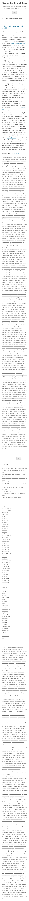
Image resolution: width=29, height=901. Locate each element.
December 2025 (5, 509)
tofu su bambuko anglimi (7, 852)
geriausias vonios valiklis (21, 773)
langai (12, 213)
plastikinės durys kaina (10, 323)
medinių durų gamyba (17, 278)
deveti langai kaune (15, 184)
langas (19, 234)
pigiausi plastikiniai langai (18, 317)
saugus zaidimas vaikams (19, 821)
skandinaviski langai (17, 427)
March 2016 (4, 566)
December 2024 (5, 512)
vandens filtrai (8, 703)
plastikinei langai (14, 321)
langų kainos (16, 246)
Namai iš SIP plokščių (12, 811)
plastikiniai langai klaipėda (8, 353)
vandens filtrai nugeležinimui (8, 697)
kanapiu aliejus (17, 886)
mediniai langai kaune (7, 273)
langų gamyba (18, 240)
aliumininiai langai (20, 159)
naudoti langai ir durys (14, 286)
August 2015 (5, 572)
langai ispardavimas (15, 217)
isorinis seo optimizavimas (13, 792)
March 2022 (4, 522)
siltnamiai (11, 846)
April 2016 (4, 564)
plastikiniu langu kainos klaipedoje (13, 404)
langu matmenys (8, 249)
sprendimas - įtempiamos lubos (16, 890)
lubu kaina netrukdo (7, 840)
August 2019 (5, 543)
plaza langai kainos (6, 415)
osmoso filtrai (16, 653)
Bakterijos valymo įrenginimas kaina (10, 807)
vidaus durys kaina (16, 438)
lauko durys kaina (15, 259)
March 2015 (4, 580)
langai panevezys (19, 224)
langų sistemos (5, 255)
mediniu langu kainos (13, 282)
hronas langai (9, 207)
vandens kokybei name (13, 684)
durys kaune (9, 194)
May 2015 (4, 576)
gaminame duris (22, 199)
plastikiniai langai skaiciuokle (15, 373)
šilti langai (23, 425)
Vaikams (4, 632)
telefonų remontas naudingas (14, 763)
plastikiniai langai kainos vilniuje (13, 348)
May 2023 (4, 514)
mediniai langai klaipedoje (8, 274)
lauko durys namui (10, 261)
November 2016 (6, 561)
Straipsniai (22, 877)
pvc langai (19, 417)
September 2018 (6, 549)
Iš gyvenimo (5, 609)
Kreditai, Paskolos (10, 882)
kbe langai (7, 209)
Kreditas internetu (6, 878)
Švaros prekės (5, 626)
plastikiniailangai (21, 384)
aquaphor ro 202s (23, 740)
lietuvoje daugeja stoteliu (7, 776)
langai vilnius (15, 234)
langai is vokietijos (6, 217)
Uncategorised (5, 630)
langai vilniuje (8, 234)
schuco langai (5, 425)
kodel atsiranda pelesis (17, 826)
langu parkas (14, 251)
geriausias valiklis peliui (7, 784)
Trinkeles (8, 867)
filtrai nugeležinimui (7, 653)
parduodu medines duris (19, 311)
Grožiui (3, 603)
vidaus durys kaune (13, 440)
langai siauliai (17, 230)
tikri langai (10, 432)
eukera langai (7, 197)
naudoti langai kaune (12, 288)
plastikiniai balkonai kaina (18, 326)
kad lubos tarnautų (12, 888)
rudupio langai (16, 421)
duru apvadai (14, 188)
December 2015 (5, 570)
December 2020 (5, 536)
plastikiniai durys (6, 328)
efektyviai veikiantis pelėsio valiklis (9, 786)
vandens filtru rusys (14, 722)
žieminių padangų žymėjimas (14, 651)
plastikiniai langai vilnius (11, 384)
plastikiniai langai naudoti (8, 363)
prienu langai (8, 417)
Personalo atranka (18, 873)
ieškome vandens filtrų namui (17, 678)
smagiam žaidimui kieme (7, 761)
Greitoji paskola (6, 880)
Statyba (4, 624)
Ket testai (8, 875)
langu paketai (7, 251)
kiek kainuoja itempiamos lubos (20, 840)
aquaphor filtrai (5, 709)
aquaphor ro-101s (7, 724)
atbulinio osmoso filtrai (17, 705)
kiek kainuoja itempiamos (20, 842)
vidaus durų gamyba (7, 438)
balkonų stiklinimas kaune (10, 176)
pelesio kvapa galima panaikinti (19, 744)
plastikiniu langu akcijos (7, 392)
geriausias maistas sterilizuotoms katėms (11, 767)
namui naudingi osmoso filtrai (12, 690)
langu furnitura (5, 238)
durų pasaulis (18, 190)
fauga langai (14, 199)
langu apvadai (15, 236)
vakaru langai (9, 436)
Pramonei (4, 620)
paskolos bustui (21, 855)
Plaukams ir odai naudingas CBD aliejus (11, 497)
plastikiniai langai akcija (16, 330)
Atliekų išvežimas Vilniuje (21, 859)
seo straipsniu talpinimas (13, 753)
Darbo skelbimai (9, 873)
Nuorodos (20, 875)
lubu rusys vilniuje (22, 844)
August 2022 (5, 518)
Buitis (3, 595)
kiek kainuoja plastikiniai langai (17, 209)
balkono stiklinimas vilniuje (18, 170)
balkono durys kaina (10, 167)
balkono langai (18, 167)
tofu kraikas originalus (8, 853)
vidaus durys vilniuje (21, 442)
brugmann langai (16, 182)
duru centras (21, 188)
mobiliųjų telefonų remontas (14, 769)
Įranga (3, 607)
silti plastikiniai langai (7, 427)
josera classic (15, 788)
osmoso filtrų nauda (16, 661)
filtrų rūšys (24, 651)
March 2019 (4, 545)
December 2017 (5, 551)
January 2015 (5, 582)
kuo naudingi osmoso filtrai (11, 668)
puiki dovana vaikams (18, 759)
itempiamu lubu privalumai (21, 838)
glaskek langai (23, 203)
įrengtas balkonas (11, 138)
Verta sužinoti (5, 636)
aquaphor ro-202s (23, 732)
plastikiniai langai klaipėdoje (15, 355)
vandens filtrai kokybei (7, 674)
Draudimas (4, 597)
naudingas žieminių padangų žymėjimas (11, 780)
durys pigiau (20, 195)
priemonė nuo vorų (6, 747)
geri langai (11, 201)
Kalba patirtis (17, 157)
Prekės (3, 622)
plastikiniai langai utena (7, 380)
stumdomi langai (8, 431)
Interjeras (4, 605)
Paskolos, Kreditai (15, 880)
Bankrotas (5, 861)
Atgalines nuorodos (12, 865)
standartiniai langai (16, 429)
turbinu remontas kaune (19, 846)
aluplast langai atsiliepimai (10, 163)
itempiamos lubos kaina (8, 842)
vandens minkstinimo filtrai (18, 742)
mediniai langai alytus (9, 269)
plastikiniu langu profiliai (8, 409)
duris (10, 188)
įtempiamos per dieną (14, 896)
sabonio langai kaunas (9, 423)
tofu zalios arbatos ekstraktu (20, 852)
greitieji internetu (22, 884)
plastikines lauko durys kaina (12, 325)
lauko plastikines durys (7, 263)
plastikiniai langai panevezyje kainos (14, 365)
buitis (4, 819)
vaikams (8, 819)
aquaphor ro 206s (7, 742)
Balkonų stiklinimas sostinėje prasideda (13, 27)
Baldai (3, 593)
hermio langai (14, 205)
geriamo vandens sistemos (19, 703)
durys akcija (13, 192)
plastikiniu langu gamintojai (19, 394)
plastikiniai (21, 325)
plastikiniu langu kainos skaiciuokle (10, 405)
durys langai (7, 195)
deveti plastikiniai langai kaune (18, 186)
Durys (3, 599)
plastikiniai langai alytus (7, 334)
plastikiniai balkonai (6, 326)
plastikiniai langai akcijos (8, 332)
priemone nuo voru (6, 746)
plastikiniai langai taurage (13, 377)
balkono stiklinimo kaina (8, 172)
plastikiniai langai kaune (14, 350)
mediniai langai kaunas (18, 271)
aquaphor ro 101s (6, 740)
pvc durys (14, 417)
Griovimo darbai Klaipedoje (13, 863)
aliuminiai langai (12, 159)
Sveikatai (4, 628)
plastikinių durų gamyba (14, 388)
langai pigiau (13, 226)
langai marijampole (9, 222)
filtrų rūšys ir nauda (6, 694)
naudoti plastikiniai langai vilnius (9, 303)
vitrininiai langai (13, 444)
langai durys (15, 215)
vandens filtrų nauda (6, 661)
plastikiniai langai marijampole (9, 359)
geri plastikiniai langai (19, 201)
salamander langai (19, 423)
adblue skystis (16, 832)
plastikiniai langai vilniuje (8, 382)
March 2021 (4, 534)
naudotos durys (22, 303)
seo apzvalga (11, 817)
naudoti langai (5, 286)
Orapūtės (11, 850)
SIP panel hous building (21, 815)
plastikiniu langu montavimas (16, 407)
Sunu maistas (14, 875)
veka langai (22, 436)
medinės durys (5, 265)
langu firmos (22, 236)
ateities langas (18, 165)
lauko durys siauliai (19, 261)
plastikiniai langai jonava (8, 342)
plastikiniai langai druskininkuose (13, 336)
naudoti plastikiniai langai (8, 292)
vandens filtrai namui (12, 672)
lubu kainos (14, 844)
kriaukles (5, 817)
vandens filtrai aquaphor (7, 711)
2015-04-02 (17, 153)
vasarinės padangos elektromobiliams (16, 778)
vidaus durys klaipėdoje (10, 442)
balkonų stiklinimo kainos (17, 180)
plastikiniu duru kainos (13, 390)
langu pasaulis (21, 251)
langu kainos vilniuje (12, 247)
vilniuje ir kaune (18, 892)
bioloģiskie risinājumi (11, 830)
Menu (14, 12)
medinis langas (8, 278)
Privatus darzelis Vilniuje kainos (16, 805)
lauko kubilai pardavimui (17, 746)
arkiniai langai (5, 165)
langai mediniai (17, 222)
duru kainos (12, 190)
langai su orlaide (17, 232)
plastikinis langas (17, 386)
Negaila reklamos (6, 613)
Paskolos (22, 880)
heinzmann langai (6, 205)
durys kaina (19, 192)
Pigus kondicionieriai (16, 867)
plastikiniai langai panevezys (8, 367)
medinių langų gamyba (15, 280)
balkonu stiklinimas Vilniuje (17, 43)
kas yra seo (23, 747)
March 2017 (4, 559)
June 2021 (4, 528)
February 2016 (5, 568)
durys (8, 192)
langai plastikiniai (21, 226)
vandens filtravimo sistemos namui (13, 676)
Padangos (4, 615)
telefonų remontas (16, 747)
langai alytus (9, 215)
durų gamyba (5, 190)
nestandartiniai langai (7, 305)
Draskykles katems (6, 877)
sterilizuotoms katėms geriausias (9, 771)
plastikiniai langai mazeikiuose (16, 361)
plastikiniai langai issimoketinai (19, 340)
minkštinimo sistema (12, 657)
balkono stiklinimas (13, 168)
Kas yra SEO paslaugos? (7, 491)
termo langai (5, 432)
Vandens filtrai (5, 634)
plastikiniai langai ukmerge (16, 378)
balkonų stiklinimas (18, 172)
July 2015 (4, 574)
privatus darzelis (23, 836)
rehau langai (8, 419)
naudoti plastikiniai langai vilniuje (16, 301)
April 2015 (4, 578)
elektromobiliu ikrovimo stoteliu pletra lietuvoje (13, 774)
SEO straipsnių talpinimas (14, 3)
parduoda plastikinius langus (12, 309)
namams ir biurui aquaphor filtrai (12, 728)
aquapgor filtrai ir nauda (19, 719)
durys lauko (13, 195)
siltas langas (17, 425)
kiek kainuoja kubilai (22, 771)
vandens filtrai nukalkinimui (19, 659)
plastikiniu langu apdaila (19, 392)
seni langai (11, 425)
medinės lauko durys (14, 265)
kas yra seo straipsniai (14, 790)
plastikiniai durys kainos (16, 328)
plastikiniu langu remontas (10, 411)
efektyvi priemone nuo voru (20, 784)
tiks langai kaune (12, 434)
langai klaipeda (15, 220)
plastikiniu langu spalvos (13, 413)
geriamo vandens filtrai (19, 711)
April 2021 (4, 532)
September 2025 (6, 510)
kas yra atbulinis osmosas (11, 665)
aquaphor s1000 (8, 726)
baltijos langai (8, 182)
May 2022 (4, 520)
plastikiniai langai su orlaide (8, 375)
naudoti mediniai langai (21, 290)
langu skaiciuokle (14, 255)
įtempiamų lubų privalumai (8, 892)
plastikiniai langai (6, 330)
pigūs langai (19, 319)
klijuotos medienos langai (8, 211)
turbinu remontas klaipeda (8, 848)
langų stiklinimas (6, 257)
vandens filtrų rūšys (12, 688)
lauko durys (8, 259)
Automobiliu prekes (12, 871)
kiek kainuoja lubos (6, 844)
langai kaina (11, 219)
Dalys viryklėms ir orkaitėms (9, 815)
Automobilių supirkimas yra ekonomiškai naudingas (14, 468)
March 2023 (4, 516)
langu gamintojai (14, 238)
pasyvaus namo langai (16, 315)
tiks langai (16, 432)
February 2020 (5, 539)
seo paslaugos (23, 857)
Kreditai (3, 882)
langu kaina (10, 246)
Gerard (3, 867)
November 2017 (6, 553)
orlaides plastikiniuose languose (14, 307)
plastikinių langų (23, 390)
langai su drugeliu (9, 232)
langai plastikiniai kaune (19, 228)
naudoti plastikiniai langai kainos (14, 294)
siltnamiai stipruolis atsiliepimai (9, 825)
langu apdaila (8, 236)
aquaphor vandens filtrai (17, 707)
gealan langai (5, 201)
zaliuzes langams (21, 446)
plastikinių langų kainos (7, 402)
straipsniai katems (19, 848)
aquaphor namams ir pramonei (17, 715)
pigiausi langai (8, 317)
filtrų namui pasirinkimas (12, 670)
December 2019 (5, 541)
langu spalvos (21, 255)
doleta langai (5, 188)
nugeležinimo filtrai (6, 744)
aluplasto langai (20, 163)
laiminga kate (5, 850)
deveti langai (7, 184)
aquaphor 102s (14, 740)
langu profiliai (5, 253)
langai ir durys (21, 215)
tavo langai (22, 431)
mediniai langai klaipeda (18, 273)
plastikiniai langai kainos (7, 346)
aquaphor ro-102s (16, 724)
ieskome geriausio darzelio (12, 836)
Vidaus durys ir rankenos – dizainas (10, 482)
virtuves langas (5, 444)
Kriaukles (20, 871)
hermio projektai (22, 205)
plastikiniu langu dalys (7, 394)
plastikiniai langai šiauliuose (8, 371)
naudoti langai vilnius (10, 290)
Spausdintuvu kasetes (12, 869)
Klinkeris (20, 865)
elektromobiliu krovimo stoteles (10, 855)
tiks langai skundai (20, 434)
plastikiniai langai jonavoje (20, 342)
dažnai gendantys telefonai (9, 773)
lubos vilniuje (5, 846)
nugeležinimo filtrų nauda (16, 695)
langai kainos (17, 219)
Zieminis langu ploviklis (19, 850)
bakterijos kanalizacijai (7, 821)
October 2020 (5, 537)
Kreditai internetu (15, 877)
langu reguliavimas (13, 253)
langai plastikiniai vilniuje (8, 230)
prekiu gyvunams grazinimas (20, 853)
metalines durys (22, 282)
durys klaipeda (15, 194)
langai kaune (9, 220)
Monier (24, 865)
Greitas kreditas (23, 878)
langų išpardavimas (12, 244)
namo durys (21, 284)
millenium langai (6, 284)
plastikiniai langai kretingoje (16, 357)
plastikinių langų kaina (17, 400)
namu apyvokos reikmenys (21, 817)
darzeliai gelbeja (15, 834)
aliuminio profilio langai (14, 161)
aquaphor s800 (23, 722)
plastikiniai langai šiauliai (21, 369)
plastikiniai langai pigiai (21, 367)
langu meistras (15, 249)
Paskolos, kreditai (19, 882)
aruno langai (12, 165)
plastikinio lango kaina (7, 386)
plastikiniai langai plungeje (8, 369)
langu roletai (21, 253)
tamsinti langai (15, 431)
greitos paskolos (13, 884)
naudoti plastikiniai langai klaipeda (13, 298)
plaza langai (22, 413)
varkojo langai (16, 436)
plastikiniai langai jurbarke (8, 344)
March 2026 (4, 507)
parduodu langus (9, 311)
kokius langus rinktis (19, 211)
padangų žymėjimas (12, 649)
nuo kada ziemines (18, 823)
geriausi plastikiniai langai (13, 203)
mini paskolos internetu (7, 857)
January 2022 (5, 526)
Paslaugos (4, 618)
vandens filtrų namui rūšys (8, 680)
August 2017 (5, 555)
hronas (3, 207)
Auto (3, 591)
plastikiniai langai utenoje (20, 380)
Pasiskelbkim (5, 616)
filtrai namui (12, 692)
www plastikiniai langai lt (11, 446)
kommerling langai (6, 213)
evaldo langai (19, 197)
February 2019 (5, 547)
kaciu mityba (16, 857)
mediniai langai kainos (7, 271)
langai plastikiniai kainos (7, 228)
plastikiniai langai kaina (20, 344)
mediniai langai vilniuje (11, 276)
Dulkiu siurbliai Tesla (11, 801)
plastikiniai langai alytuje (20, 332)
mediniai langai (14, 267)
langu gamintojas (10, 240)
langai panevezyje (10, 224)
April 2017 (4, 557)
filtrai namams (21, 672)
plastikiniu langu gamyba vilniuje (13, 398)
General (4, 601)
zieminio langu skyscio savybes (14, 828)
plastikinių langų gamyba (8, 396)
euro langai (13, 197)
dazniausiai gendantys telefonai (16, 765)
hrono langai (16, 207)
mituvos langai (13, 284)
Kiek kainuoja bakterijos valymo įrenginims (17, 813)
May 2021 (4, 530)
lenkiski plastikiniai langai (19, 263)
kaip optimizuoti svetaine (15, 794)
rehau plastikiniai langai (17, 419)
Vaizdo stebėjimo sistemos (9, 859)
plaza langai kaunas (16, 415)
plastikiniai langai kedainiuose (19, 352)
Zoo (3, 638)
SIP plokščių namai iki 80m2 (16, 796)
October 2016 (5, 562)
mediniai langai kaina (20, 269)
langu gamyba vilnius (15, 242)
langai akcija (17, 213)
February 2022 (5, 524)
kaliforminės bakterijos (13, 803)
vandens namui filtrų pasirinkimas (13, 682)
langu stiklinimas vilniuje (16, 257)
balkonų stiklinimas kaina (8, 174)
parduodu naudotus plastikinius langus (11, 313)
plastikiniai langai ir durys (14, 338)
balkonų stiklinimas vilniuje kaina (14, 178)
